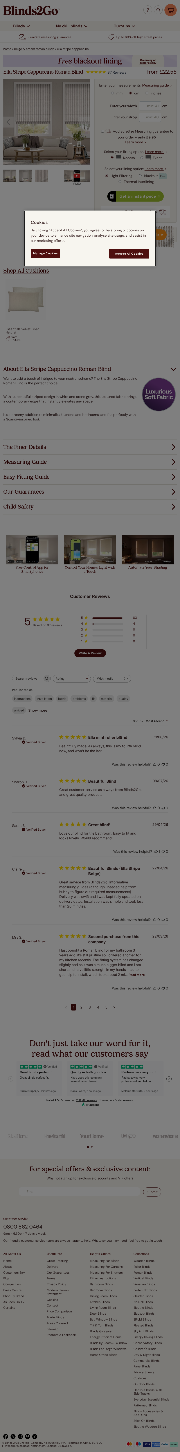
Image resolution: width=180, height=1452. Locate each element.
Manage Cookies (45, 253)
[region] (90, 238)
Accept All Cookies (129, 253)
